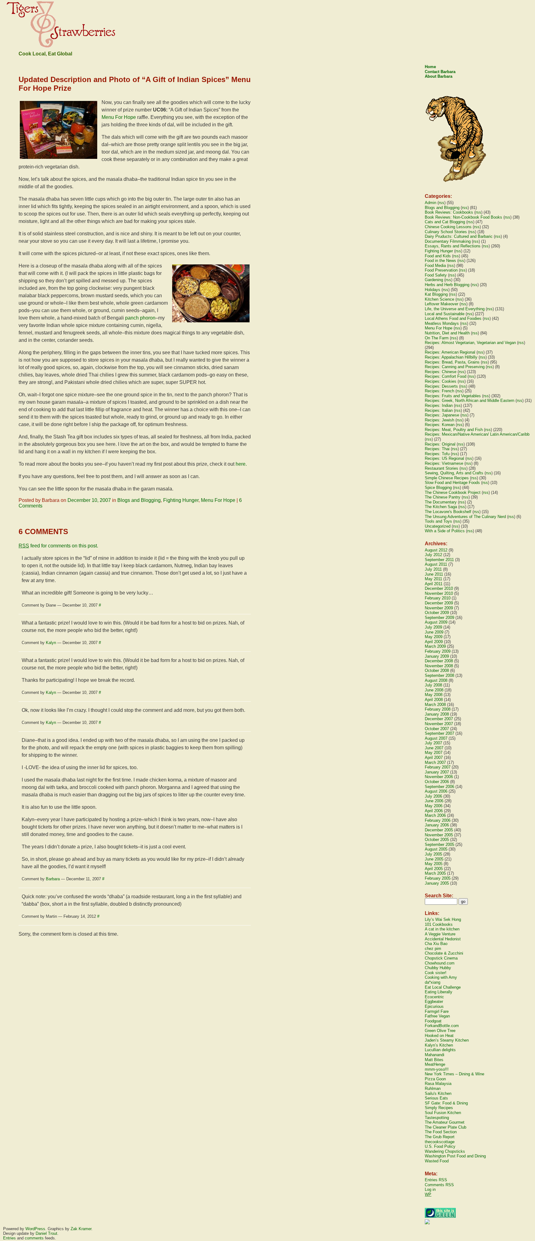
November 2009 (439, 608)
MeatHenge (435, 1064)
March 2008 (435, 704)
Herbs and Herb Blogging (447, 284)
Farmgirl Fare (437, 1011)
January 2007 (437, 772)
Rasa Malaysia (438, 1083)
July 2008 (433, 685)
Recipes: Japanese (442, 415)
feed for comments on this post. (58, 545)
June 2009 (434, 632)
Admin (430, 202)
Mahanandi (434, 1054)
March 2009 (435, 646)
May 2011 (433, 579)
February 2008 (437, 709)
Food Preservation (441, 270)
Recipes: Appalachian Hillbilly (451, 357)
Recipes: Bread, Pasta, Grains (452, 362)
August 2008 (436, 680)
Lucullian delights (440, 1049)
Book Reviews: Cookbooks (449, 212)
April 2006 (434, 810)
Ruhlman (433, 1088)
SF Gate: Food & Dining (446, 1103)
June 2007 (434, 748)
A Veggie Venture (440, 934)
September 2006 (439, 786)
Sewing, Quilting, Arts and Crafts (454, 473)
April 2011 (433, 583)
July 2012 (433, 554)
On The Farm (437, 338)
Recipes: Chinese (440, 371)
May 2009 (433, 636)
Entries (9, 1238)
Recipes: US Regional (444, 458)
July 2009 (433, 627)
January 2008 (437, 714)
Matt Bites (434, 1059)
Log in (430, 1189)
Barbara (53, 879)
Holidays (432, 289)
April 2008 (434, 699)
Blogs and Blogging (139, 500)
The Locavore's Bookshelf (448, 511)
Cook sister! (435, 972)
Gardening (434, 279)
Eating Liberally (438, 992)
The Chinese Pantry (442, 497)
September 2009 (439, 617)
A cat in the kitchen (442, 929)
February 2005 (437, 878)
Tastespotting (437, 1117)
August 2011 (436, 564)
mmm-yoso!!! (437, 1069)
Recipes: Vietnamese (444, 463)
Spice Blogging (438, 487)
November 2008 (439, 666)
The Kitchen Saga (441, 506)
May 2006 (433, 805)
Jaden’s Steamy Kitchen (447, 1040)
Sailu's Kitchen (438, 1093)
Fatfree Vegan (437, 1016)
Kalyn (51, 642)
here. (241, 464)
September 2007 (439, 733)
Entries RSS (436, 1180)
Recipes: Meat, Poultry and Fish (454, 429)
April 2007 (434, 757)
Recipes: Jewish (439, 420)
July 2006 (433, 796)
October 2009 (437, 612)
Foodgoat (433, 1021)
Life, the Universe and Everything (455, 309)
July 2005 (433, 854)
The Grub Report (440, 1136)
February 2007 (437, 767)
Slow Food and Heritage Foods (452, 482)
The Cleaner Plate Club (445, 1127)
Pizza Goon (435, 1079)
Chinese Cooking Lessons (448, 226)
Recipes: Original (440, 444)
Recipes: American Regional (450, 352)
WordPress (35, 1228)
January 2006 (437, 825)
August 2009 (436, 622)
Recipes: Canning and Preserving (455, 366)
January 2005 (437, 883)
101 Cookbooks (439, 924)
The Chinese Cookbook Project (453, 492)
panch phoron (140, 317)
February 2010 (437, 598)
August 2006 (436, 791)
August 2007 (436, 738)
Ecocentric (434, 997)
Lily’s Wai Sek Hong (443, 919)
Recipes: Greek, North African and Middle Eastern (469, 400)
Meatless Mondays (442, 323)
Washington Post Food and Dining (455, 1156)
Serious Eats (436, 1098)
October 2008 (437, 670)
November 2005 (439, 835)
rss (441, 202)
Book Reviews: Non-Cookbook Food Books (463, 217)
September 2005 (439, 844)
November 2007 (439, 723)
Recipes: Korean (440, 424)
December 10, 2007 (89, 500)
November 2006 (439, 776)
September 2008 (439, 675)
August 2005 (436, 849)
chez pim (433, 948)
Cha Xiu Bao (436, 943)
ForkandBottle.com (442, 1025)
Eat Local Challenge (443, 987)
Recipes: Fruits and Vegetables (453, 396)
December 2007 (439, 718)
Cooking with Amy (441, 977)
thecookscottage (440, 1141)
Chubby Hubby (438, 967)
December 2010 (439, 588)
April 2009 (434, 641)
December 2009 (439, 603)
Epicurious (434, 1006)
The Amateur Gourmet (444, 1122)
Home (430, 66)
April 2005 (434, 868)
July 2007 (433, 743)
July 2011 (433, 569)
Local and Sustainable (444, 313)
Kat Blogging (436, 294)
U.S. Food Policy (440, 1146)
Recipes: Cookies (440, 381)
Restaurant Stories (441, 468)
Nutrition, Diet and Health (447, 333)
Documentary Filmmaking (448, 241)
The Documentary (441, 502)
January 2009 (437, 656)
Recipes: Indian (439, 405)
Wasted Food (437, 1161)
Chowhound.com (440, 963)
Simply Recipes (439, 1107)
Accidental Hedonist (443, 939)
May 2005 (433, 863)
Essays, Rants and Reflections (453, 246)
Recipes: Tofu (437, 453)
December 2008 (439, 661)
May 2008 (433, 694)
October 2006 (437, 781)
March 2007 (435, 762)
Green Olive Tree (440, 1030)
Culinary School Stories (446, 231)
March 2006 (435, 815)
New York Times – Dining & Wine (454, 1074)
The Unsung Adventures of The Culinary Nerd (465, 516)
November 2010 (439, 593)
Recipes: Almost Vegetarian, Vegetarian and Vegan (470, 342)
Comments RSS (439, 1184)
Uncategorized (437, 526)
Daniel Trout (46, 1233)
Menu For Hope (119, 117)
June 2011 (434, 574)
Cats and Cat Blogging (445, 222)
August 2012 (436, 550)
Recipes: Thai (437, 448)
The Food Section (441, 1132)
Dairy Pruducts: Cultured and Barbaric (459, 236)
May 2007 (433, 752)
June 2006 (434, 801)
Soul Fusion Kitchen (443, 1112)
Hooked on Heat (439, 1035)
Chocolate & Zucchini (444, 953)
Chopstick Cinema (441, 958)
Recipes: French (439, 391)
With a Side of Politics (445, 531)
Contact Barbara (440, 71)
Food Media (435, 265)
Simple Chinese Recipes (447, 478)
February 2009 (437, 651)
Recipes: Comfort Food (445, 376)
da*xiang (432, 982)
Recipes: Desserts (441, 386)
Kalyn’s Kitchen (439, 1045)
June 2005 (434, 859)
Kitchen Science (439, 299)
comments (34, 1238)
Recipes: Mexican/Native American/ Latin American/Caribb (477, 434)
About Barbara (438, 76)
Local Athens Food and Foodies (453, 318)
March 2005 (435, 873)
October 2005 (437, 839)
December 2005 (439, 830)
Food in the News (440, 260)
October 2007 (437, 728)
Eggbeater (434, 1001)
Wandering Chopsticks (445, 1151)
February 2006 (437, 820)
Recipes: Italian (439, 410)
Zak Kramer (81, 1228)
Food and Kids (438, 256)
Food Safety (436, 275)
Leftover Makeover (441, 304)
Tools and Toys (438, 521)
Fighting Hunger (180, 500)
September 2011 (439, 559)
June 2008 (434, 690)
